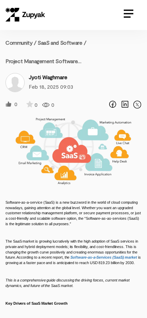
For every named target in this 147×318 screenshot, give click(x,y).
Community (21, 42)
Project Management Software (41, 61)
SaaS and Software (60, 42)
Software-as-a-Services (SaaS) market (103, 257)
